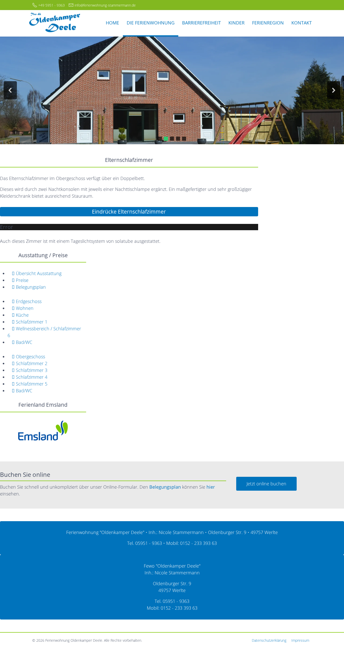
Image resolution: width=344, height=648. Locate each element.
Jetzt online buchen (266, 484)
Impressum (300, 640)
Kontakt (301, 23)
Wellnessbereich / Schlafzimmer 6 (44, 332)
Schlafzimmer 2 (31, 363)
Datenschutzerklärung (269, 640)
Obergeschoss (30, 357)
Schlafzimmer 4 (31, 377)
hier (211, 487)
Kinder (236, 23)
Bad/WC (23, 342)
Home (112, 23)
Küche (22, 315)
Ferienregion (268, 23)
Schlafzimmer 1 (31, 322)
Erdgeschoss (28, 301)
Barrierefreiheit (201, 23)
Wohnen (24, 308)
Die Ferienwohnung (151, 23)
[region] (172, 90)
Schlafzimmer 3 (31, 370)
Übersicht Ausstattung (38, 273)
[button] (10, 90)
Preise (21, 280)
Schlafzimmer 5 (31, 384)
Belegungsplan (30, 287)
